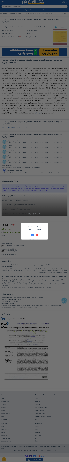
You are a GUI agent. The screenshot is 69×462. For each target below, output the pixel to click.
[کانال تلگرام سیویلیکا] (32, 235)
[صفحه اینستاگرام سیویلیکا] (36, 235)
